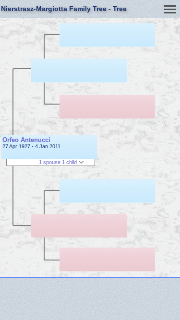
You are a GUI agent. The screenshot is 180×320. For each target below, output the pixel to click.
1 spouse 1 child (58, 162)
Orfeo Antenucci (26, 139)
